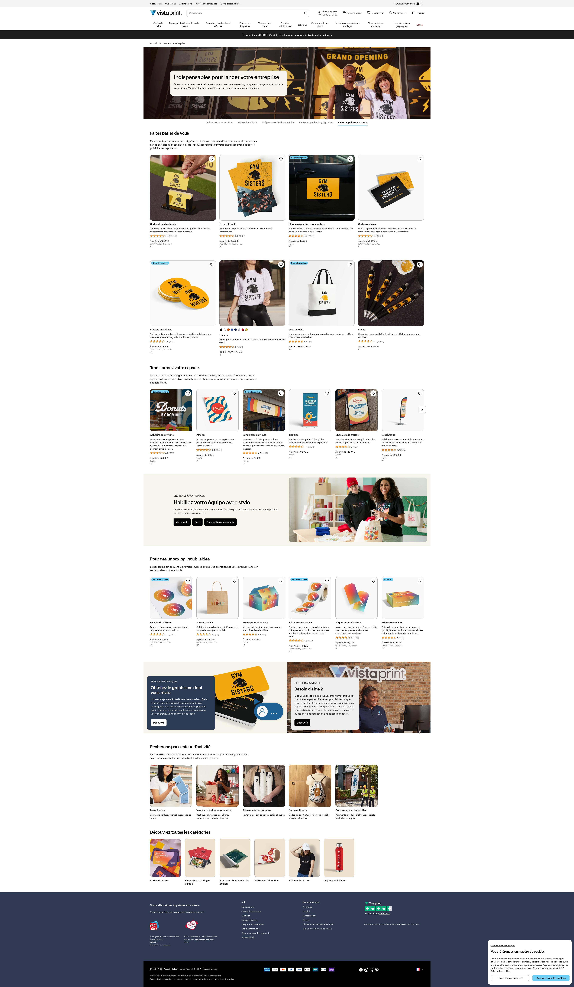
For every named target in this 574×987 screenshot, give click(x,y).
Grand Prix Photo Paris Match (317, 928)
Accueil (154, 43)
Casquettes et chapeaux (220, 522)
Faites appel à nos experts (353, 122)
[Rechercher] (306, 13)
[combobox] (246, 13)
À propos (307, 907)
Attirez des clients (247, 122)
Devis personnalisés (231, 3)
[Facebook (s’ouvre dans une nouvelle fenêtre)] (361, 970)
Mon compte (247, 907)
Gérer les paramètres (510, 978)
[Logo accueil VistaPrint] (166, 13)
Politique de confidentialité (183, 969)
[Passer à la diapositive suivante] (422, 409)
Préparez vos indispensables (278, 122)
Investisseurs (309, 915)
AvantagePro (185, 3)
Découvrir (158, 722)
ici (331, 35)
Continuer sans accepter (503, 945)
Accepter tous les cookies (551, 978)
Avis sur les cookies (500, 971)
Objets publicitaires (335, 880)
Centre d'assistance (251, 911)
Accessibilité (247, 937)
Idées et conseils (249, 920)
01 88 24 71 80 (156, 969)
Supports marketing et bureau (197, 882)
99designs (170, 3)
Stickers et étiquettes (266, 880)
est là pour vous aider (173, 911)
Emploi (306, 911)
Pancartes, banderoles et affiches (234, 882)
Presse (306, 920)
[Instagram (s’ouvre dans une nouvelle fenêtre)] (366, 970)
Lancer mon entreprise (174, 43)
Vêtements (182, 522)
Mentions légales (210, 969)
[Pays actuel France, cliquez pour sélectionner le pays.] (420, 969)
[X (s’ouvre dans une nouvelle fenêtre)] (371, 970)
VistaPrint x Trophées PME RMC (318, 924)
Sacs (197, 522)
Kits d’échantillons (250, 928)
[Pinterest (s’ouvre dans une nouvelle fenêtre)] (377, 970)
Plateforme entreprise (206, 3)
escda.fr (166, 945)
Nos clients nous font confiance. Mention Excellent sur (391, 924)
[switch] (411, 3)
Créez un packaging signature (316, 122)
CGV (199, 969)
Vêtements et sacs (299, 880)
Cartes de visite (159, 880)
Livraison (245, 915)
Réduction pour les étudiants (255, 933)
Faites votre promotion (220, 122)
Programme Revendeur (252, 924)
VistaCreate (156, 3)
